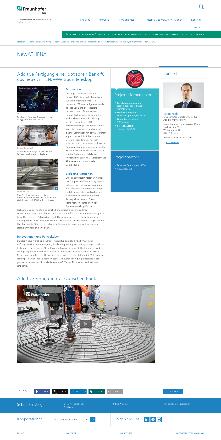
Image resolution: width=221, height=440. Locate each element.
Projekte (104, 20)
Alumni (69, 407)
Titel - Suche (201, 6)
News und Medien (128, 20)
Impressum (126, 433)
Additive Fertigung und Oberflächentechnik (81, 42)
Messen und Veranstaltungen (164, 20)
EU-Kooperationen (75, 404)
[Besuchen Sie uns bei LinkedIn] (146, 419)
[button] (42, 391)
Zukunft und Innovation (127, 34)
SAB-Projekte (121, 404)
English (197, 27)
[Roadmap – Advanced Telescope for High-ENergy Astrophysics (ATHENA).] (35, 99)
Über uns (71, 34)
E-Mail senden (172, 142)
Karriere (85, 20)
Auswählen (92, 419)
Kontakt (196, 20)
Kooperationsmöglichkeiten (177, 404)
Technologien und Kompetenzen (168, 34)
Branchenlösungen (93, 34)
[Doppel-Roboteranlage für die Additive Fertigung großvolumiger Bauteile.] (35, 135)
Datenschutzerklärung (190, 433)
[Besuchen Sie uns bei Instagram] (159, 419)
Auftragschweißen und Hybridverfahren (123, 42)
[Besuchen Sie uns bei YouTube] (153, 419)
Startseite (22, 42)
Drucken (173, 391)
